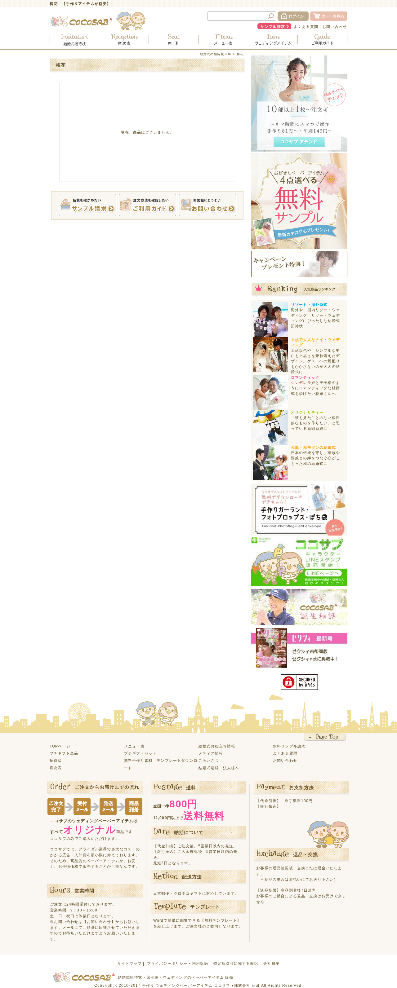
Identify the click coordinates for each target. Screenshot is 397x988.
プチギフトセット (140, 753)
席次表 (56, 768)
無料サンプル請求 (289, 746)
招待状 (56, 760)
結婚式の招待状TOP (216, 54)
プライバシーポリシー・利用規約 (177, 963)
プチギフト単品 (64, 753)
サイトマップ (129, 963)
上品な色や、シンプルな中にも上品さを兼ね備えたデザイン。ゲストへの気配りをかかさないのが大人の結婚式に (315, 361)
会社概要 (271, 963)
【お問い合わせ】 (99, 922)
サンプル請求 (273, 26)
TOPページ (60, 746)
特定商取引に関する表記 (235, 963)
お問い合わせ (334, 26)
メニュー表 (134, 746)
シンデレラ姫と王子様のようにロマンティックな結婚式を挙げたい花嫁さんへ (315, 388)
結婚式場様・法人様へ (218, 768)
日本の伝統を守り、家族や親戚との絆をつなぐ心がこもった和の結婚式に (315, 458)
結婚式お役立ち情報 (216, 746)
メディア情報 (210, 753)
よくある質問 (306, 26)
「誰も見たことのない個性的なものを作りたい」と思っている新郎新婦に (315, 423)
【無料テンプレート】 (220, 920)
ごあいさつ (208, 760)
